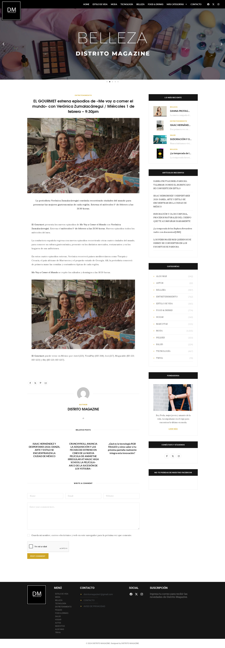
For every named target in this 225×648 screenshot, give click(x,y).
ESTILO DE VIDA (100, 4)
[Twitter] (17, 219)
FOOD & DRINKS (155, 4)
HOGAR (159, 317)
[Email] (17, 234)
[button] (3, 44)
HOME (86, 4)
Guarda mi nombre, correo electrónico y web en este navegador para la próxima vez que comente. (81, 535)
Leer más (173, 429)
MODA (114, 4)
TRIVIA (159, 358)
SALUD (173, 135)
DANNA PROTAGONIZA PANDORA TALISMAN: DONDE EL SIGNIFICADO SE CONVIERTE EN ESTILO (172, 185)
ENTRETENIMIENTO (83, 95)
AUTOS (159, 283)
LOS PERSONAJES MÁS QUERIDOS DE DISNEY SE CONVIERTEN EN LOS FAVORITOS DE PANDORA (172, 243)
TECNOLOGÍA (126, 4)
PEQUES (160, 337)
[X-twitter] (213, 4)
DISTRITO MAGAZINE (83, 409)
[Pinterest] (17, 227)
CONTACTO (196, 4)
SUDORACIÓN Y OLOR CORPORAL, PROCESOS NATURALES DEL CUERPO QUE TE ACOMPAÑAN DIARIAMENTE (172, 218)
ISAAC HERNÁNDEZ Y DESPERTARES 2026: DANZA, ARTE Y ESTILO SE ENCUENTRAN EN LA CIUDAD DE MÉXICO (44, 450)
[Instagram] (218, 4)
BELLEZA (140, 4)
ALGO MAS (161, 276)
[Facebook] (208, 4)
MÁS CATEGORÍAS (175, 4)
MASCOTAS (162, 324)
